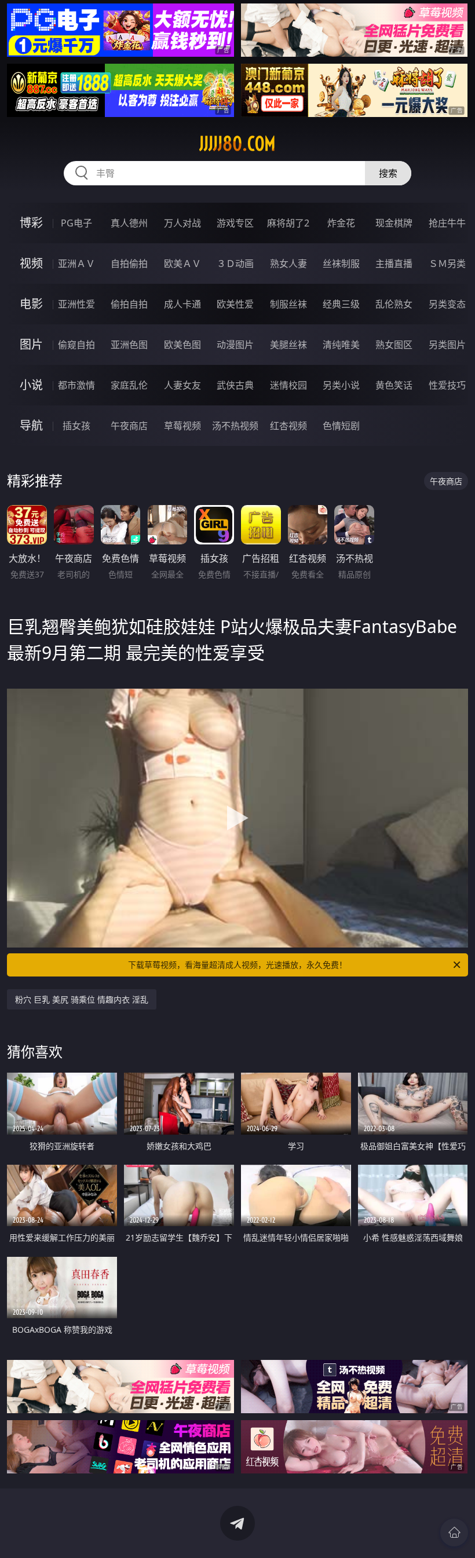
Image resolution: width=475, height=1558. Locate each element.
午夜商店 (129, 425)
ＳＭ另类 (447, 263)
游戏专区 (235, 223)
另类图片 (447, 344)
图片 (31, 344)
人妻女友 (182, 385)
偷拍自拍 (129, 304)
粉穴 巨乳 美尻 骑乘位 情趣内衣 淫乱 (81, 999)
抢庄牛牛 (447, 223)
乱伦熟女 (393, 304)
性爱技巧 (447, 385)
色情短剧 (341, 425)
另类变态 (447, 304)
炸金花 (341, 223)
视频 (31, 263)
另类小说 (341, 385)
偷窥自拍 (76, 344)
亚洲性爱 (76, 304)
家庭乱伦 (129, 385)
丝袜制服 (341, 263)
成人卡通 (182, 304)
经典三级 (341, 304)
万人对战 (182, 223)
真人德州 (129, 223)
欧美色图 (182, 344)
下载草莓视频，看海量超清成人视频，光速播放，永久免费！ (237, 964)
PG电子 (76, 223)
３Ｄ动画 (235, 263)
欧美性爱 (235, 304)
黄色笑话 (393, 385)
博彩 (31, 223)
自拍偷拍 (129, 263)
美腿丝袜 (288, 344)
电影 (31, 304)
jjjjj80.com (237, 143)
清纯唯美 (341, 344)
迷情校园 (288, 385)
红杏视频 (288, 425)
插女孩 (76, 425)
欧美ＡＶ (182, 263)
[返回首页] (454, 1532)
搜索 (388, 173)
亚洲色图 (129, 344)
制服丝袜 (288, 304)
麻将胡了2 (288, 223)
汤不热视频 (235, 425)
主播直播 (393, 263)
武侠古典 (235, 385)
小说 (31, 385)
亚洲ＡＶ (76, 263)
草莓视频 (182, 425)
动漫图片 (235, 344)
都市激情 (76, 385)
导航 (31, 425)
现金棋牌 (393, 223)
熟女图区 (393, 344)
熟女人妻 (288, 263)
